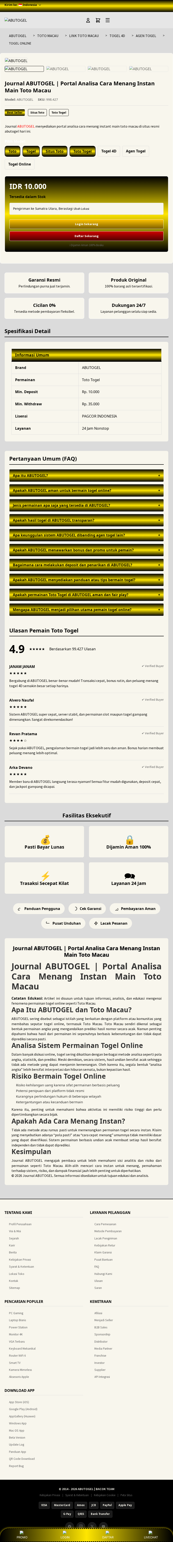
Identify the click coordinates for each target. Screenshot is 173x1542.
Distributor (100, 1342)
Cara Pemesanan (105, 1224)
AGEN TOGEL (146, 35)
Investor (99, 1363)
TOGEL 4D (117, 35)
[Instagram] (81, 1526)
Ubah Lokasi (81, 209)
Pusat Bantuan (103, 1260)
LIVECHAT (151, 1537)
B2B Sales (100, 1327)
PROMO (22, 1537)
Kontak (13, 1281)
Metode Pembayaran (108, 1231)
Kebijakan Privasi (20, 1260)
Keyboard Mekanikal (22, 1349)
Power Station (18, 1327)
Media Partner (103, 1349)
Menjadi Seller (103, 1320)
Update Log (16, 1444)
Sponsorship (102, 1334)
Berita (13, 1252)
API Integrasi (102, 1377)
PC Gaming (16, 1313)
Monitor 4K (16, 1334)
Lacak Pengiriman (105, 1238)
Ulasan (98, 1281)
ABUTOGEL (17, 35)
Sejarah (14, 1238)
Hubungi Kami (103, 1274)
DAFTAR (108, 1537)
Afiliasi (98, 1313)
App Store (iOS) (19, 1402)
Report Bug (16, 1466)
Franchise (100, 1356)
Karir (12, 1245)
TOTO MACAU (47, 35)
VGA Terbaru (17, 1342)
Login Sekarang (86, 224)
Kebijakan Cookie (104, 1495)
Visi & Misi (15, 1231)
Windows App (18, 1423)
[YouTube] (103, 1526)
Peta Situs (126, 1495)
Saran (98, 1288)
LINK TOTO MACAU (84, 35)
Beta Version (17, 1437)
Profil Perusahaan (20, 1224)
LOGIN (65, 1537)
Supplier (99, 1370)
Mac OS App (16, 1430)
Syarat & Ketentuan (21, 1267)
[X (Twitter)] (92, 1526)
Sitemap (14, 1288)
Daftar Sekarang (87, 236)
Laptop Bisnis (17, 1320)
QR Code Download (22, 1459)
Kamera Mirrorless (20, 1370)
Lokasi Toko (16, 1274)
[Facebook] (69, 1526)
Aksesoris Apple (19, 1377)
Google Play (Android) (23, 1409)
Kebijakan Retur (104, 1245)
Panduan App (17, 1452)
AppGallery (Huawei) (22, 1416)
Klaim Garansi (103, 1252)
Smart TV (14, 1363)
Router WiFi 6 (17, 1356)
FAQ (96, 1267)
